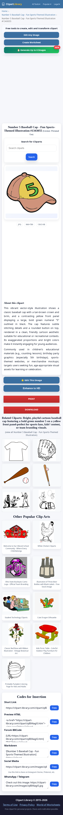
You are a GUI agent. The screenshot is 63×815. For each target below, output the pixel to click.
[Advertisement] (31, 89)
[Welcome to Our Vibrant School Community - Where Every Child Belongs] (16, 531)
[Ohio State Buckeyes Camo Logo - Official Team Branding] (16, 567)
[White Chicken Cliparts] (47, 531)
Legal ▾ (57, 4)
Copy (54, 708)
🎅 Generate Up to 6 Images (38, 49)
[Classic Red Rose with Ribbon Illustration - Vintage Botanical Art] (16, 634)
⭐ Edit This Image (31, 380)
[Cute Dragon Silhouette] (47, 603)
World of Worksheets (48, 804)
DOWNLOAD (31, 409)
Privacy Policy (27, 804)
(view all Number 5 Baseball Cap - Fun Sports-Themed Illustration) (31, 433)
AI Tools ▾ (36, 4)
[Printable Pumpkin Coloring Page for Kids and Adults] (16, 669)
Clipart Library (24, 800)
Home (4, 11)
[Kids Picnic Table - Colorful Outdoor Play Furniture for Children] (47, 634)
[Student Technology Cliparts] (16, 603)
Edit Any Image (31, 35)
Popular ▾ (47, 4)
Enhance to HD (31, 388)
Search (31, 157)
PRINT (31, 398)
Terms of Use (10, 804)
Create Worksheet (31, 42)
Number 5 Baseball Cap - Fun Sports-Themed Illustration (28, 14)
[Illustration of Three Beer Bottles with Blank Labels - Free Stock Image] (47, 567)
